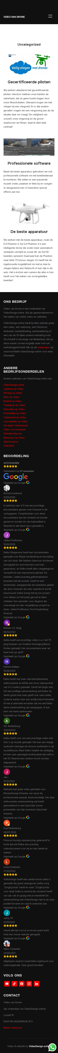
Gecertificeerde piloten (29, 82)
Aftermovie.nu (11, 441)
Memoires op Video (14, 437)
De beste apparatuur (29, 231)
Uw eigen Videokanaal (16, 425)
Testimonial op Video (15, 417)
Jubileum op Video (14, 388)
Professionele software (29, 163)
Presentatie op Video (15, 413)
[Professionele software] (29, 140)
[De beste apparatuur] (29, 205)
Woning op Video (13, 392)
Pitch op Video (11, 397)
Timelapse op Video (14, 405)
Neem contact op (13, 1027)
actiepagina (44, 347)
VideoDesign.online (14, 384)
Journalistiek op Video (16, 421)
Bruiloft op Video (13, 401)
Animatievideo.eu (13, 433)
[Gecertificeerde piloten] (29, 56)
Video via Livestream (15, 429)
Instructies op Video (14, 409)
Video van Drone (14, 16)
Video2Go (9, 445)
